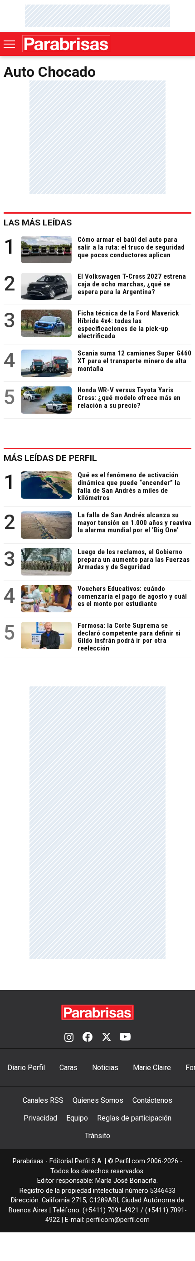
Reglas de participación (134, 1118)
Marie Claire (152, 1067)
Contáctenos (152, 1100)
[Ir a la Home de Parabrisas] (66, 44)
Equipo (77, 1118)
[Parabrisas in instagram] (68, 1038)
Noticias (105, 1067)
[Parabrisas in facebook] (88, 1038)
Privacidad (40, 1118)
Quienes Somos (98, 1100)
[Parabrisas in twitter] (106, 1038)
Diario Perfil (26, 1067)
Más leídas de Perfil (50, 458)
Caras (68, 1067)
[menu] (10, 44)
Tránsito (97, 1135)
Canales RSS (43, 1100)
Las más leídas (38, 222)
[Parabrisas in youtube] (125, 1038)
